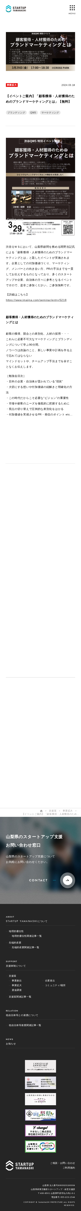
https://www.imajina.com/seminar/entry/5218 (36, 300)
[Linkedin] (60, 444)
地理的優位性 (23, 716)
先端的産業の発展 (26, 724)
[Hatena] (21, 444)
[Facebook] (40, 436)
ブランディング (16, 112)
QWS (33, 112)
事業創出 (20, 739)
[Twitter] (21, 436)
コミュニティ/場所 (26, 765)
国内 (17, 786)
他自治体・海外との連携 (30, 773)
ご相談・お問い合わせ (62, 1163)
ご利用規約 (69, 1167)
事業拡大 (12, 85)
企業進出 (20, 758)
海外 (17, 779)
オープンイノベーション (30, 708)
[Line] (60, 436)
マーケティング (50, 112)
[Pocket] (40, 444)
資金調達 (20, 752)
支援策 (19, 733)
